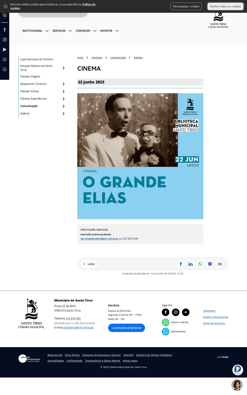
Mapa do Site (55, 355)
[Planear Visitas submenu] (63, 91)
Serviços (59, 30)
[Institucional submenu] (47, 31)
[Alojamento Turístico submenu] (63, 83)
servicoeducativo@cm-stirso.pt (99, 238)
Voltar (91, 264)
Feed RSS (128, 355)
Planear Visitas (29, 91)
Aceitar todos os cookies (225, 6)
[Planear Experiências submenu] (63, 98)
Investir (106, 30)
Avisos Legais (130, 360)
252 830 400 (73, 318)
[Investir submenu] (117, 31)
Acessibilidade (56, 360)
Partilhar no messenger (210, 264)
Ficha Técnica (72, 355)
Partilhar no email (219, 264)
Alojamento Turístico (33, 84)
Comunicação (29, 106)
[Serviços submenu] (70, 31)
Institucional (32, 30)
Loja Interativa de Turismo (36, 59)
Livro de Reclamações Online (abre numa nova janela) (29, 358)
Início (80, 57)
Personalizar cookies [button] (186, 6)
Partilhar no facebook (180, 264)
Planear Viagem (30, 76)
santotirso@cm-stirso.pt (78, 327)
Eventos (138, 57)
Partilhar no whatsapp (200, 264)
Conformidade (74, 360)
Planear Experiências (33, 98)
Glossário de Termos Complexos (154, 355)
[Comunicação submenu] (63, 106)
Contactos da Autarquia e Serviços (101, 355)
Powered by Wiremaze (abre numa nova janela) (223, 357)
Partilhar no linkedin (190, 264)
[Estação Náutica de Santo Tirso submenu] (63, 68)
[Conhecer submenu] (95, 31)
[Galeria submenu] (63, 113)
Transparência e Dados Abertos (102, 360)
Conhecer (83, 30)
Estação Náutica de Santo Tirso (36, 68)
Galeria (24, 113)
